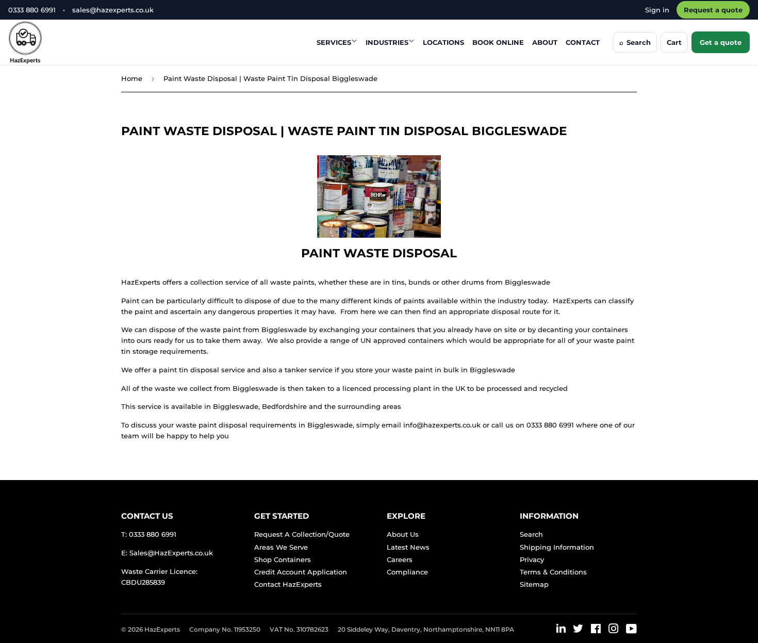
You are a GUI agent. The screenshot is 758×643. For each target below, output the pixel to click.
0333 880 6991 (32, 10)
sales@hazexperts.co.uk (113, 10)
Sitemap (534, 584)
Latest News (408, 547)
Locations (443, 42)
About (544, 42)
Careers (400, 559)
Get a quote (720, 42)
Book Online (498, 42)
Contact (583, 42)
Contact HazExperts (288, 584)
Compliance (407, 572)
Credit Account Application (300, 572)
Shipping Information (557, 547)
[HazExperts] (50, 42)
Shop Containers (282, 559)
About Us (403, 534)
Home (131, 78)
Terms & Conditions (553, 572)
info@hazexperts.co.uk (442, 425)
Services (334, 42)
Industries (387, 42)
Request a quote (713, 10)
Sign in (657, 10)
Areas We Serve (281, 547)
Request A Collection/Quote (302, 534)
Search (531, 534)
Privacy (532, 559)
